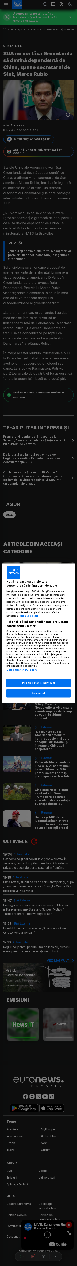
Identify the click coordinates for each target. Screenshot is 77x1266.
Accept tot (38, 693)
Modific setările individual (38, 682)
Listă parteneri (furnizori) (21, 670)
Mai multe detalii (29, 616)
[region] (38, 633)
